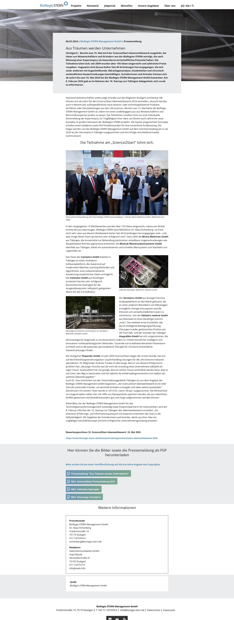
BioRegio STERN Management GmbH (101, 41)
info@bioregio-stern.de (132, 610)
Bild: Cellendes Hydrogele (85, 489)
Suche (193, 5)
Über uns (170, 5)
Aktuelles (126, 5)
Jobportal (109, 5)
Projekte (76, 5)
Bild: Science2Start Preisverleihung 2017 (93, 481)
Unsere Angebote (148, 5)
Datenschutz (153, 610)
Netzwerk (93, 5)
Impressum (169, 610)
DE (182, 5)
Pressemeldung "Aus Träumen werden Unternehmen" (100, 473)
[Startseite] (54, 4)
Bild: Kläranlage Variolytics (86, 497)
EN (187, 5)
